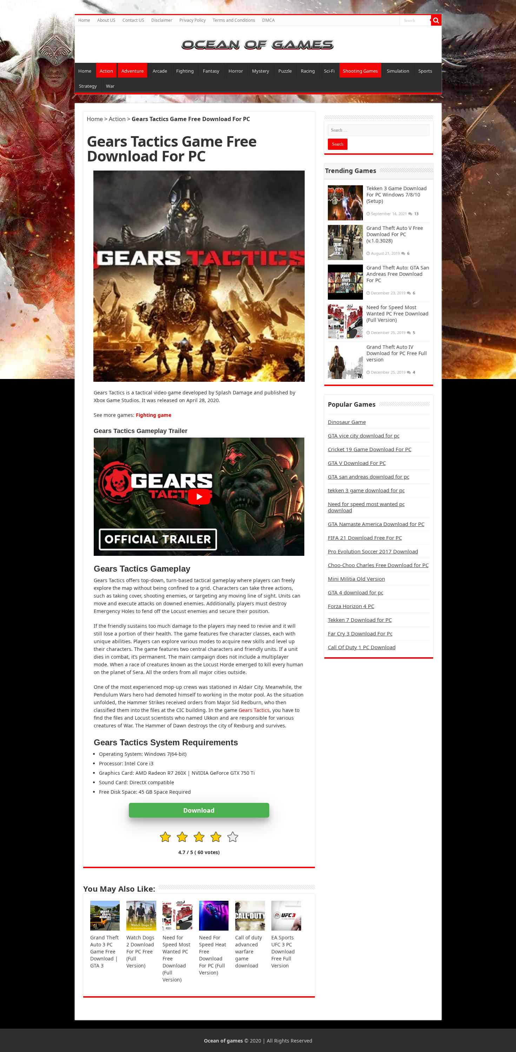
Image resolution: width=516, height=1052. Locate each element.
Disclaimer (161, 20)
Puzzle (285, 71)
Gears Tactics (254, 710)
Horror (236, 71)
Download (198, 810)
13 (416, 213)
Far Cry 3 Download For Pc (360, 633)
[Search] (436, 20)
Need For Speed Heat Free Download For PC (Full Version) (212, 955)
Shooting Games (360, 71)
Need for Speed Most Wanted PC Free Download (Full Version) (397, 313)
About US (106, 20)
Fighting (185, 71)
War (110, 86)
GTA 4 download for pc (355, 592)
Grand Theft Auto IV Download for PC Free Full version (396, 353)
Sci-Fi (329, 71)
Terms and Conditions (234, 20)
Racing (308, 71)
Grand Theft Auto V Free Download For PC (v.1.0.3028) (394, 234)
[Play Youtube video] (199, 497)
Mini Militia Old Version (356, 578)
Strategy (88, 86)
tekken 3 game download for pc (366, 490)
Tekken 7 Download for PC (360, 619)
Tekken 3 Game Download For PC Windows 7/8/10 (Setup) (396, 194)
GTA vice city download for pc (363, 435)
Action (106, 71)
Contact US (133, 20)
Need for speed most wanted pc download (366, 507)
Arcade (160, 71)
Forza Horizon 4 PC (351, 606)
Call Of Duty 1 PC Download (362, 647)
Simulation (398, 71)
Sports (425, 71)
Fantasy (211, 71)
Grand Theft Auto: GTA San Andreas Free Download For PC (397, 274)
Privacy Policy (192, 20)
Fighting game (153, 415)
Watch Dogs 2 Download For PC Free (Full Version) (140, 951)
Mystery (260, 71)
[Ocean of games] (258, 44)
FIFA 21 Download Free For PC (365, 537)
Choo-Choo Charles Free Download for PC (378, 564)
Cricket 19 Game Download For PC (369, 449)
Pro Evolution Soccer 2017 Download (373, 551)
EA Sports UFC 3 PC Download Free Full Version (283, 951)
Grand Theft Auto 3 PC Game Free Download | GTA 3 (104, 951)
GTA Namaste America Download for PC (376, 523)
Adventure (132, 71)
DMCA (268, 20)
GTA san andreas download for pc (368, 476)
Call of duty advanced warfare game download (248, 951)
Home (84, 20)
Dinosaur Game (347, 421)
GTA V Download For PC (357, 462)
